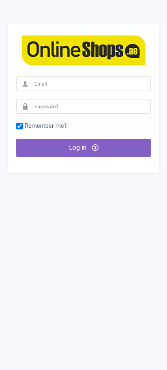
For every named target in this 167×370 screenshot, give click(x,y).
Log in (78, 147)
